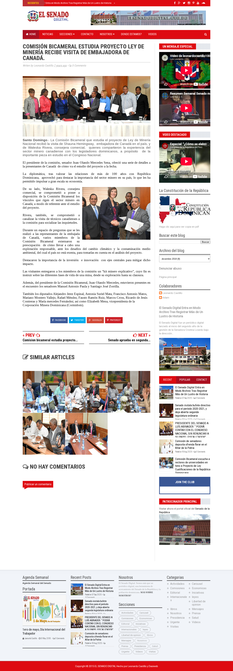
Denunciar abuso (170, 268)
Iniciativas (140, 624)
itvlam (166, 297)
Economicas (146, 618)
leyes (145, 629)
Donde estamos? (131, 34)
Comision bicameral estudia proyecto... (50, 340)
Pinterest (115, 320)
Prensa (124, 646)
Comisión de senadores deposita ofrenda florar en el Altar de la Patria (191, 444)
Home (32, 34)
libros (150, 635)
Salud (155, 646)
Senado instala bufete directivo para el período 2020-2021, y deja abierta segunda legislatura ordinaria (192, 410)
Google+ (97, 320)
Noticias (47, 34)
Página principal (168, 277)
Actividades (127, 613)
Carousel (144, 613)
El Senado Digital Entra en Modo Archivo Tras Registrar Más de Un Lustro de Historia (69, 3)
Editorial (125, 624)
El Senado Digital (105, 666)
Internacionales (128, 629)
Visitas (152, 651)
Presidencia (140, 646)
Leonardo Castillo (172, 293)
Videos (152, 34)
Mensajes (126, 640)
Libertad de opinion (131, 635)
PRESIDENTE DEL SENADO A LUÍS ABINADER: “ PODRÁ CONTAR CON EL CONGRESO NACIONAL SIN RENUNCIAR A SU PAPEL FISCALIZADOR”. (192, 430)
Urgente (125, 651)
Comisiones (127, 618)
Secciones (66, 34)
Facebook (60, 320)
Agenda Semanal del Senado (37, 583)
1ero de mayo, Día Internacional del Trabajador (44, 631)
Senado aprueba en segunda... (129, 340)
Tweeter (79, 320)
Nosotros (106, 34)
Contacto (87, 34)
